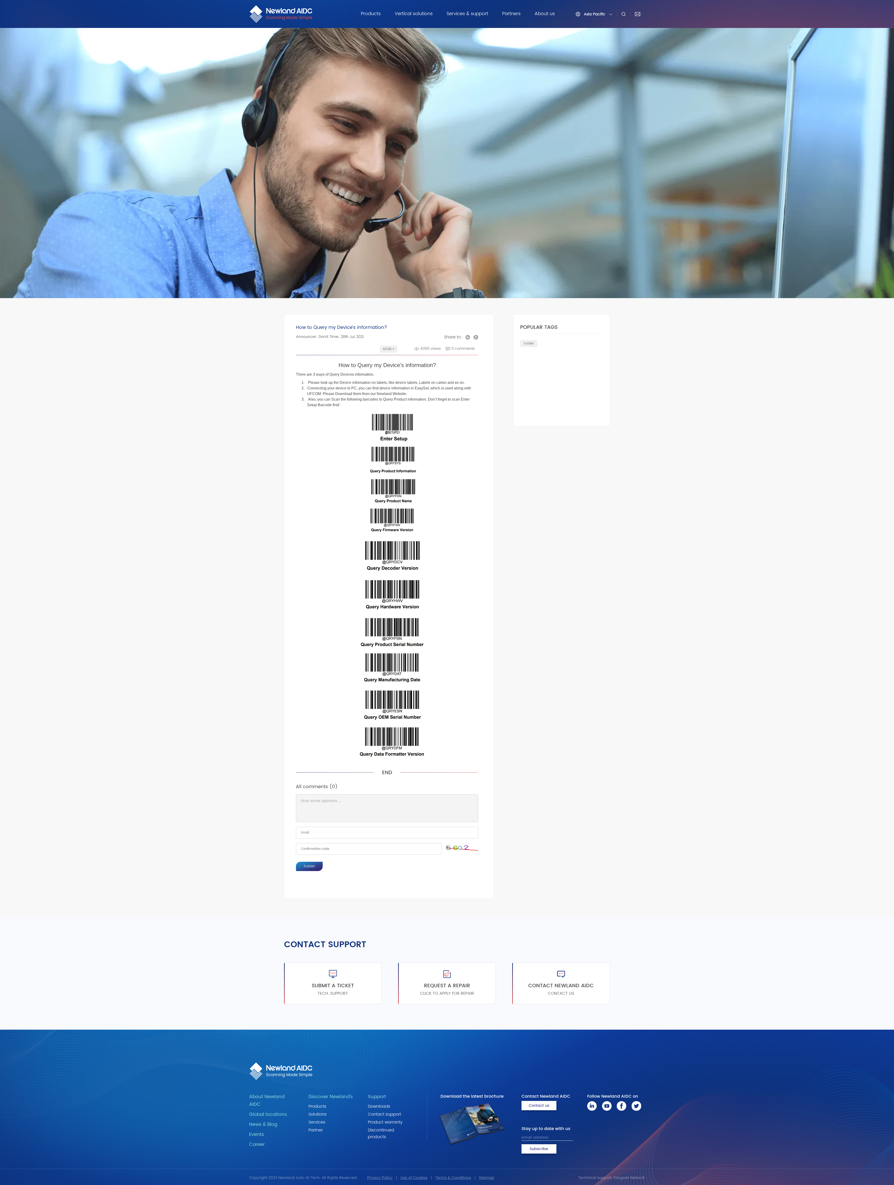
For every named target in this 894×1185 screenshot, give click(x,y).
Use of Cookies (413, 1178)
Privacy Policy (380, 1178)
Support (377, 1097)
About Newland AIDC (266, 1100)
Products (371, 14)
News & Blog (263, 1124)
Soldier (529, 343)
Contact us (539, 1106)
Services (316, 1122)
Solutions (317, 1114)
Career (257, 1144)
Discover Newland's (330, 1097)
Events (256, 1134)
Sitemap (486, 1178)
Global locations (268, 1114)
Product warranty (385, 1122)
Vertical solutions (414, 14)
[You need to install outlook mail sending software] (637, 14)
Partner (315, 1130)
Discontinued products (381, 1133)
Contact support (384, 1114)
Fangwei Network (629, 1178)
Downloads (379, 1106)
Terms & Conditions (453, 1178)
